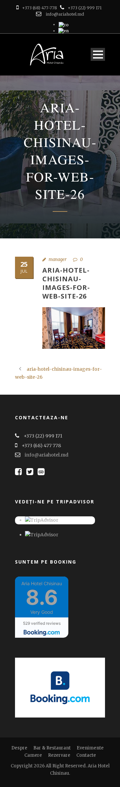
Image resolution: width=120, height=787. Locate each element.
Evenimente (90, 748)
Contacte (86, 755)
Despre (19, 748)
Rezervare (59, 755)
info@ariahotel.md (65, 14)
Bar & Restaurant (52, 748)
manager (57, 259)
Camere (33, 755)
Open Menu (98, 54)
